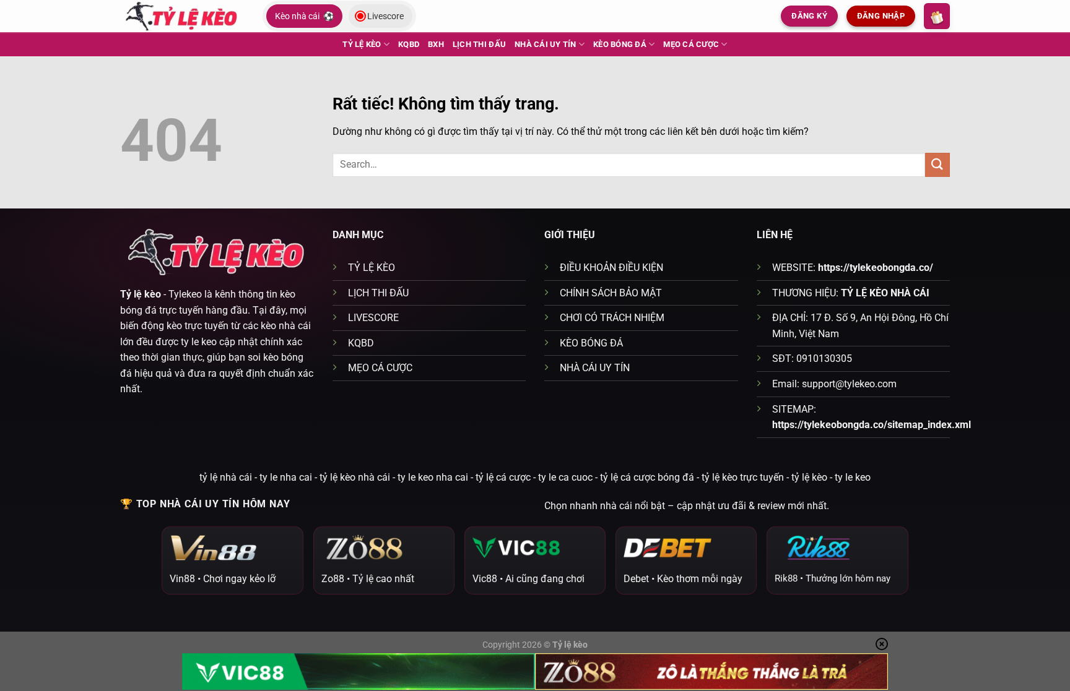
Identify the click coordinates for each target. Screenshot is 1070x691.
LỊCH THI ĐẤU (479, 44)
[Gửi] (937, 165)
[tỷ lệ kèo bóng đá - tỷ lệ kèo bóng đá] (182, 16)
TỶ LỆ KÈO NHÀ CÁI (885, 293)
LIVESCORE (373, 318)
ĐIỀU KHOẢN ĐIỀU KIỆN (611, 267)
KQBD (408, 44)
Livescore (385, 16)
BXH (436, 44)
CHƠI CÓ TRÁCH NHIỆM (612, 318)
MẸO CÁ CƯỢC (691, 44)
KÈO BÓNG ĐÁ (619, 44)
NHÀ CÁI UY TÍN (545, 44)
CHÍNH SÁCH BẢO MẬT (611, 293)
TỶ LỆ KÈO (361, 44)
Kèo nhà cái (304, 16)
